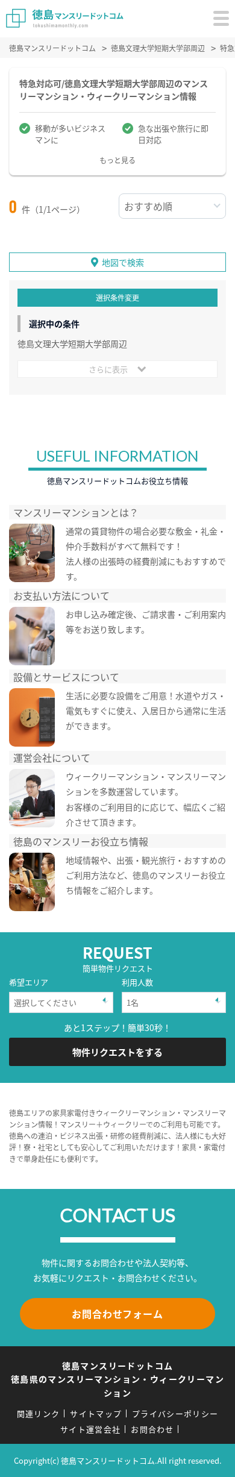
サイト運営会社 (90, 1429)
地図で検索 (123, 262)
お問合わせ (152, 1429)
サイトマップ (96, 1413)
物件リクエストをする (117, 1052)
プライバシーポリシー (175, 1413)
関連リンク (38, 1413)
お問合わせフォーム (117, 1313)
